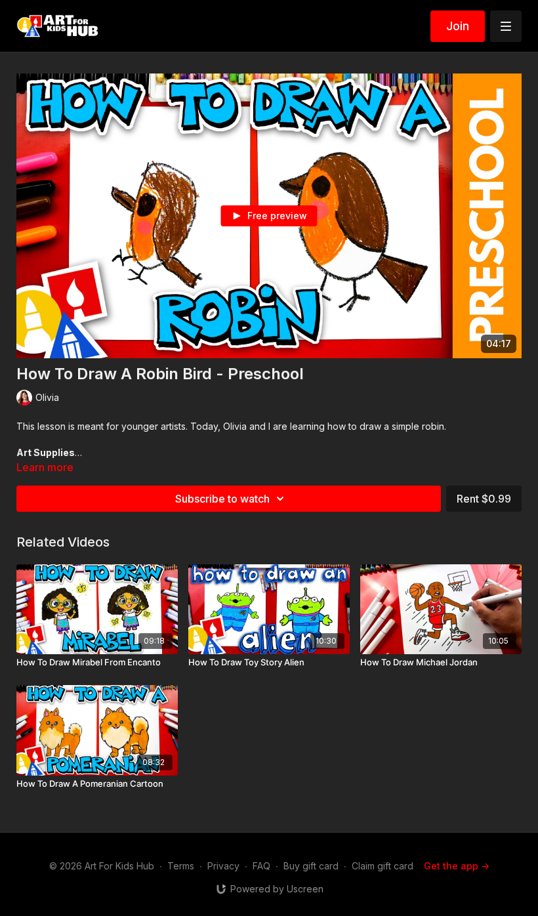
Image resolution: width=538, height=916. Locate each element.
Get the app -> (456, 865)
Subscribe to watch (222, 498)
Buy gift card (311, 865)
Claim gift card (382, 865)
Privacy (223, 865)
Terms (180, 865)
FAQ (261, 865)
